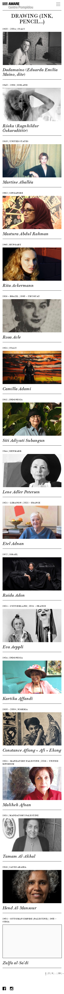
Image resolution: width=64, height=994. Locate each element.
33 (59, 973)
